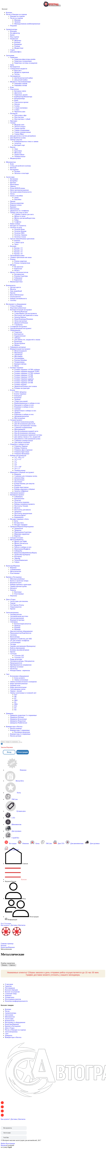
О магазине (9, 984)
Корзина (4, 1145)
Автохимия (9, 1015)
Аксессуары (9, 1019)
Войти (3, 1143)
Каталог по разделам (12, 992)
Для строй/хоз (14, 850)
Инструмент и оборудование (15, 1022)
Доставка (14, 925)
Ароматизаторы (10, 1013)
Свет (6, 1033)
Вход (9, 752)
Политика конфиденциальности (16, 1001)
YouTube (6, 1137)
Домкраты (8, 1035)
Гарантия (8, 986)
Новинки (25, 843)
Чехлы (7, 1011)
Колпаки (8, 1009)
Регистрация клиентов (13, 999)
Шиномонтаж (10, 1017)
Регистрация (22, 752)
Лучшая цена (9, 997)
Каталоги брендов (11, 990)
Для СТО (60, 843)
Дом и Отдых (9, 1028)
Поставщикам (10, 988)
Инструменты (7, 1128)
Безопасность (9, 1020)
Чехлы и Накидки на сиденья (15, 1030)
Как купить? (5, 925)
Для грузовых (95, 843)
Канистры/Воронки (12, 1024)
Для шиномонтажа (76, 843)
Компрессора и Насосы (13, 1037)
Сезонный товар (11, 993)
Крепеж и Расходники (13, 1026)
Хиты (37, 843)
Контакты (21, 925)
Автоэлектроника (11, 1032)
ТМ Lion (48, 843)
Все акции (12, 843)
